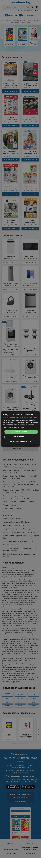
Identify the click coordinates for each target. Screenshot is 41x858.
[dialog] (20, 429)
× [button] (37, 413)
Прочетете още (18, 427)
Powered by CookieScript (30, 445)
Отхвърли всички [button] (21, 437)
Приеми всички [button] (21, 432)
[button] (20, 441)
